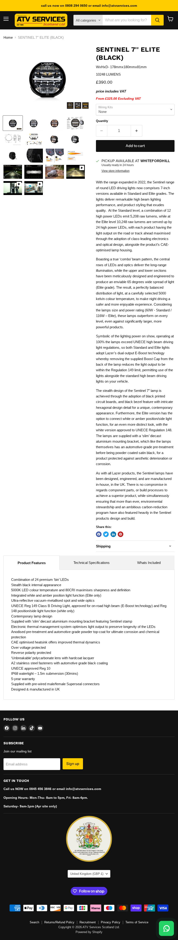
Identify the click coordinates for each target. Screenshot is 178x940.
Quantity (102, 121)
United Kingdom (86, 874)
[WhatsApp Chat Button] (166, 928)
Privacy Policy (110, 922)
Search (34, 922)
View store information (116, 171)
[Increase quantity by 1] (136, 131)
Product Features (32, 563)
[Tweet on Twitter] (106, 534)
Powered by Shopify (89, 932)
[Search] (157, 20)
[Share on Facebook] (99, 534)
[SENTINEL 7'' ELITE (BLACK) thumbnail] (12, 123)
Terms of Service (136, 922)
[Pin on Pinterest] (120, 534)
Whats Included (149, 563)
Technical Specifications (91, 563)
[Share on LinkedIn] (113, 534)
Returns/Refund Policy (59, 922)
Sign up (72, 763)
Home (8, 37)
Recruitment (87, 922)
